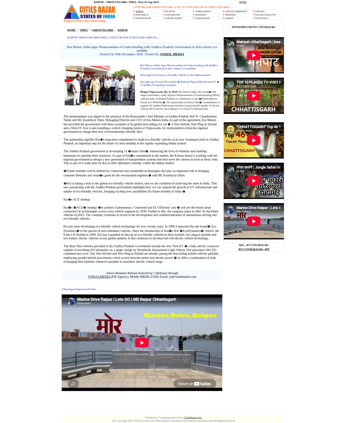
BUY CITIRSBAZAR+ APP (254, 249)
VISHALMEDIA (99, 276)
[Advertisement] (206, 22)
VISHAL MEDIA (172, 54)
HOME (243, 2)
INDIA (84, 30)
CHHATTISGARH (103, 30)
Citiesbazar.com (193, 417)
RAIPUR (139, 11)
